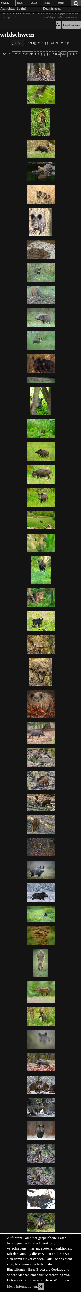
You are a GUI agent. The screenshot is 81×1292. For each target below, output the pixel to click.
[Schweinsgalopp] (40, 1062)
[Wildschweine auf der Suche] (40, 1085)
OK (40, 1286)
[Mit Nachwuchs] (40, 474)
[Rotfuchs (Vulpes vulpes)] (40, 72)
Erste (16, 54)
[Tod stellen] (40, 122)
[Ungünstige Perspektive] (40, 672)
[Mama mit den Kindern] (40, 1222)
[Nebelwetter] (40, 870)
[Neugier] (40, 543)
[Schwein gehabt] (40, 340)
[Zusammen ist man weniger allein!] (40, 935)
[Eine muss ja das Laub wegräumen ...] (40, 704)
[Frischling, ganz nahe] (40, 992)
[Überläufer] (40, 824)
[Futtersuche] (40, 802)
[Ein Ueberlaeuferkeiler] (40, 892)
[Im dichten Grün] (40, 401)
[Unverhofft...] (40, 1039)
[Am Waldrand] (40, 733)
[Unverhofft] (40, 428)
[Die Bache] (40, 149)
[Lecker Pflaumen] (40, 295)
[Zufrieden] (40, 597)
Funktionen (71, 24)
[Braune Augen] (40, 94)
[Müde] (40, 222)
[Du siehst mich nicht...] (40, 914)
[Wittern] (40, 317)
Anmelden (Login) (13, 8)
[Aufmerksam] (40, 570)
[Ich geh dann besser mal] (40, 1016)
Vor (63, 54)
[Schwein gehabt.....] (40, 171)
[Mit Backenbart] (40, 780)
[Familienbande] (40, 380)
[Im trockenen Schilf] (40, 194)
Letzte (72, 54)
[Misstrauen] (40, 621)
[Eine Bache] (40, 272)
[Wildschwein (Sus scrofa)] (40, 1107)
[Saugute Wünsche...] (40, 847)
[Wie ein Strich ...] (40, 963)
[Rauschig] (40, 1130)
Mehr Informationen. (22, 1286)
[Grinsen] (40, 757)
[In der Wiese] (40, 497)
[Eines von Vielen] (40, 644)
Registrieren (52, 8)
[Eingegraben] (40, 1199)
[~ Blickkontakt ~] (40, 363)
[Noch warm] (40, 249)
